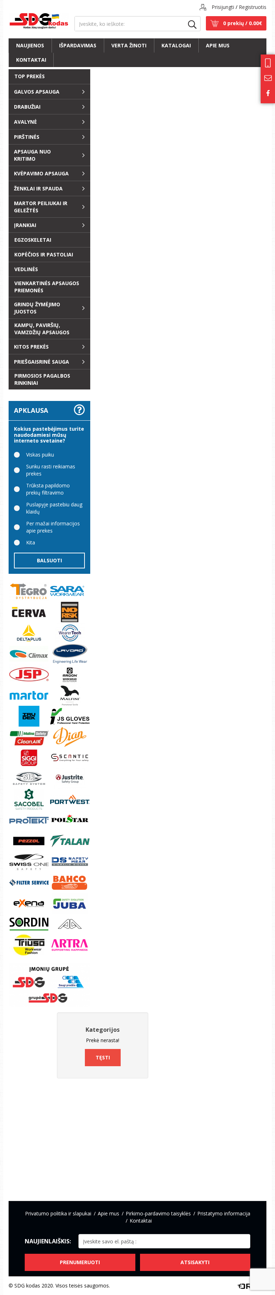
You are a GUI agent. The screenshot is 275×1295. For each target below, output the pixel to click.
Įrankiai (25, 225)
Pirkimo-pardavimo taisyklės (158, 1213)
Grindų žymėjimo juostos (37, 308)
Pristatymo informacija (223, 1213)
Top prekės (29, 76)
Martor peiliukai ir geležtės (40, 207)
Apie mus (218, 45)
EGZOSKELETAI (32, 239)
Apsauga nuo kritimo (32, 155)
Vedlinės (26, 269)
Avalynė (25, 121)
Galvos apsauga (36, 91)
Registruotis (252, 7)
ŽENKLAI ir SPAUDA (38, 188)
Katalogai (176, 45)
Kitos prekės (31, 346)
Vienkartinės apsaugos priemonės (46, 287)
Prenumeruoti (80, 1262)
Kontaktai (31, 59)
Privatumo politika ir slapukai (58, 1213)
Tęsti (103, 1057)
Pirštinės (26, 136)
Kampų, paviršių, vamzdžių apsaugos (41, 329)
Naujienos (30, 45)
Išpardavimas (77, 45)
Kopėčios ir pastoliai (43, 254)
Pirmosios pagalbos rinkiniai (42, 379)
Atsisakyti (194, 1262)
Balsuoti (49, 560)
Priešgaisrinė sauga (41, 361)
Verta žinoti (128, 45)
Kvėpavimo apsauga (41, 173)
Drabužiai (27, 106)
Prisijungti (223, 7)
